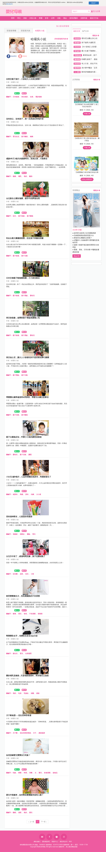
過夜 (19, 812)
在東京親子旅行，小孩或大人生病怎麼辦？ (24, 79)
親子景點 (24, 296)
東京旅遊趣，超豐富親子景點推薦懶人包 (23, 318)
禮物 (28, 534)
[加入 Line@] (57, 837)
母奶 (25, 176)
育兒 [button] (19, 18)
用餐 (30, 773)
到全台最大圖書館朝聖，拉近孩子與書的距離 (24, 238)
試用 (52, 18)
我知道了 (93, 3)
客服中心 (54, 841)
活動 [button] (59, 18)
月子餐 (15, 733)
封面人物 (33, 18)
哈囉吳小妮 (39, 31)
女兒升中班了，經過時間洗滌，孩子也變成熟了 (25, 556)
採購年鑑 (84, 18)
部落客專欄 (11, 31)
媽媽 (31, 136)
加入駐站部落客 (62, 26)
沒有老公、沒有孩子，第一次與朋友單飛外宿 (24, 119)
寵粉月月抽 (94, 18)
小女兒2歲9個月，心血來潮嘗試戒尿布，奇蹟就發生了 (28, 477)
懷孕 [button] (12, 18)
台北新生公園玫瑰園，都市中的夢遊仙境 (23, 198)
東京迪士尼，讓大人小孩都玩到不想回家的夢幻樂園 (27, 357)
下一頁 (44, 821)
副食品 (55, 773)
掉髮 (32, 693)
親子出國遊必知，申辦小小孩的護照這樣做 (24, 437)
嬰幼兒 (32, 296)
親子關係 (24, 136)
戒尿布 (15, 494)
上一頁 (31, 821)
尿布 (26, 494)
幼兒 (14, 216)
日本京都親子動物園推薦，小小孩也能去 (23, 278)
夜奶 (25, 812)
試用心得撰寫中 (87, 179)
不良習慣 (32, 614)
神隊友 (22, 534)
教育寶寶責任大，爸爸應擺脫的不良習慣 (23, 596)
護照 (30, 455)
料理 (25, 773)
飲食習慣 (47, 773)
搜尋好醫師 (73, 18)
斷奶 (30, 176)
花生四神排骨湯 (25, 733)
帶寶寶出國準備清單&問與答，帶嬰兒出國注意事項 (27, 397)
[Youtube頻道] (42, 837)
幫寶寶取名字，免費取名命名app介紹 (21, 636)
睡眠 (14, 812)
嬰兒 (40, 773)
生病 (31, 97)
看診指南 (39, 97)
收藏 (24, 93)
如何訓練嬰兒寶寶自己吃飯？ (18, 755)
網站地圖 (37, 841)
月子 (34, 733)
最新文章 (76, 31)
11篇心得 (87, 148)
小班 (32, 574)
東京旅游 (24, 97)
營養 (19, 773)
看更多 (94, 35)
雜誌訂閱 (77, 256)
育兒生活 (16, 136)
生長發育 (28, 653)
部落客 (40, 614)
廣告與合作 (63, 841)
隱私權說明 (9, 4)
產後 (37, 693)
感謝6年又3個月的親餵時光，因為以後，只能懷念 (26, 158)
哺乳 (19, 176)
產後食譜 (42, 733)
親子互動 (24, 256)
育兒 (34, 534)
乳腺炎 (26, 693)
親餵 (14, 176)
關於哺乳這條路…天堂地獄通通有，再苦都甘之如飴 (27, 675)
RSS (70, 841)
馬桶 (21, 494)
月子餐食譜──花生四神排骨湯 (18, 715)
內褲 (32, 494)
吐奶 (19, 693)
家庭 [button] (25, 18)
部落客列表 (25, 31)
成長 (21, 574)
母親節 (15, 534)
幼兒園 (15, 574)
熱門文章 (85, 31)
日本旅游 (16, 97)
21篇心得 (87, 114)
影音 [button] (46, 18)
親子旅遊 (21, 216)
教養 (14, 614)
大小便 (38, 494)
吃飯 (14, 773)
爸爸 (25, 614)
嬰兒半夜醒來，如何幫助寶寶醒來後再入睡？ (24, 795)
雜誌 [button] (65, 18)
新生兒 (15, 653)
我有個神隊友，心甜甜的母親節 (19, 516)
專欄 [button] (40, 18)
